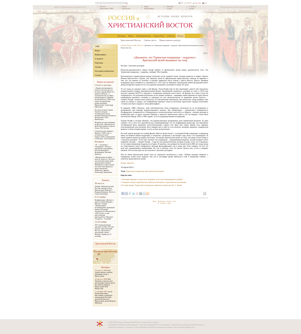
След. (174, 201)
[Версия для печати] (204, 193)
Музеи (124, 6)
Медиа (180, 35)
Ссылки (169, 8)
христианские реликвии (154, 171)
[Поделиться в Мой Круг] (144, 193)
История (121, 35)
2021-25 (140, 45)
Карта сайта (198, 3)
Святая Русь (158, 35)
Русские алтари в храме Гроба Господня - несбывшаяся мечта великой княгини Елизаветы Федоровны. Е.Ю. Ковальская (105, 114)
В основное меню (164, 203)
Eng (205, 3)
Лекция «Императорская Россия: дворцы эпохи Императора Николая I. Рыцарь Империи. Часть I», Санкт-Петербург (105, 190)
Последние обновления (104, 71)
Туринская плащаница (135, 171)
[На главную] (150, 22)
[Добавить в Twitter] (133, 193)
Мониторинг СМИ (106, 8)
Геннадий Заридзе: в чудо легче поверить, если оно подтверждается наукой (152, 179)
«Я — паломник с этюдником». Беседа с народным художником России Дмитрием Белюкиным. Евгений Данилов (104, 149)
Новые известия (127, 163)
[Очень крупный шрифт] (207, 53)
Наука (131, 35)
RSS (182, 3)
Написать (189, 3)
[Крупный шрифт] (205, 53)
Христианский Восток (131, 40)
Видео (146, 6)
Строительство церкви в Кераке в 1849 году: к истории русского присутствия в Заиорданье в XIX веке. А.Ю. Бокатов (105, 135)
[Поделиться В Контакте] (126, 193)
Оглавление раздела (164, 201)
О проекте (192, 6)
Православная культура (169, 40)
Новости (103, 6)
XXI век (171, 35)
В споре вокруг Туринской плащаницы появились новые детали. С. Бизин (152, 185)
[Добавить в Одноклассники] (147, 193)
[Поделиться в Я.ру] (137, 193)
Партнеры (99, 63)
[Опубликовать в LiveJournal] (130, 193)
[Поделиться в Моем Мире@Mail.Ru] (140, 193)
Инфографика (149, 8)
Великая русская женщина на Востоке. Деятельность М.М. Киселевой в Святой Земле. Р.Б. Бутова (105, 125)
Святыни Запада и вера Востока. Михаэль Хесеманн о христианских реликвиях (154, 182)
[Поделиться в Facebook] (123, 193)
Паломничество (143, 35)
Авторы (191, 8)
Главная (123, 45)
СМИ (97, 46)
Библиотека (126, 8)
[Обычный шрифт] (203, 53)
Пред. (154, 201)
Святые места (150, 40)
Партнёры (169, 6)
